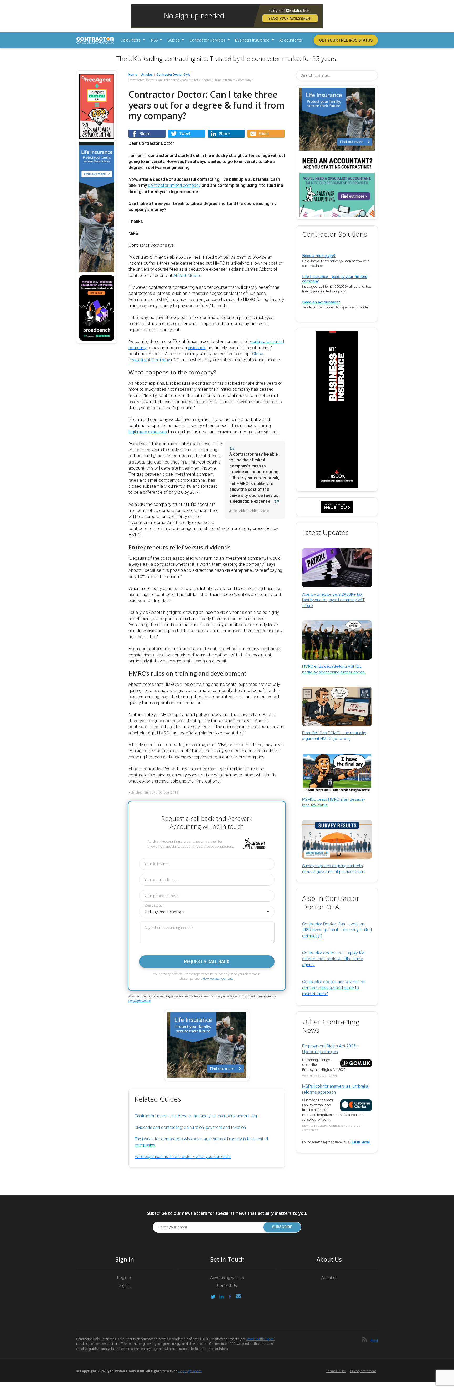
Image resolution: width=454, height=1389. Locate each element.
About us (329, 1277)
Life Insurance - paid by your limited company (334, 279)
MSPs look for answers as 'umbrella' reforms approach (335, 1089)
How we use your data (218, 978)
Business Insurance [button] (253, 40)
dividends (197, 347)
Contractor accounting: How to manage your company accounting (196, 1115)
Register (124, 1277)
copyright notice (139, 1001)
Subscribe (282, 1227)
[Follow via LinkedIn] (221, 1296)
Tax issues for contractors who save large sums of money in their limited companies (201, 1141)
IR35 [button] (154, 40)
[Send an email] (238, 1296)
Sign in (125, 1285)
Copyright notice (190, 1371)
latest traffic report (260, 1339)
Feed (374, 1340)
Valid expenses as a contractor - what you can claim (183, 1156)
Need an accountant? (321, 302)
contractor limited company (174, 185)
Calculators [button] (131, 40)
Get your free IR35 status (346, 40)
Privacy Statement (363, 1371)
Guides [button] (174, 40)
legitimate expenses (147, 431)
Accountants (290, 40)
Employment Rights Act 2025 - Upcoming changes (330, 1048)
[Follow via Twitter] (213, 1296)
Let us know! (361, 1142)
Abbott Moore (186, 275)
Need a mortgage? (319, 255)
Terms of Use (336, 1371)
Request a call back (206, 961)
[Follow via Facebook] (230, 1296)
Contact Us (227, 1285)
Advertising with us (227, 1277)
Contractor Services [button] (207, 40)
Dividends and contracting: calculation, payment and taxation (190, 1127)
